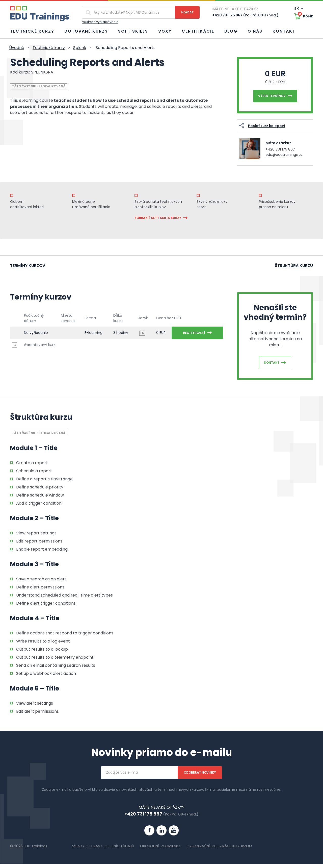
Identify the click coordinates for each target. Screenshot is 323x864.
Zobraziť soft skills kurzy (157, 218)
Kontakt (284, 31)
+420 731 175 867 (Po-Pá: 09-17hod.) (245, 15)
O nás (255, 31)
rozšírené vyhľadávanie (100, 22)
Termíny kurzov (27, 265)
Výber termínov (272, 96)
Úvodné (16, 48)
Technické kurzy (32, 31)
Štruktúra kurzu (294, 265)
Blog (230, 31)
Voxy (165, 31)
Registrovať (194, 333)
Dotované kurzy (86, 31)
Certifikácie (198, 31)
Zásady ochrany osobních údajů (102, 846)
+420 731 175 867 (280, 149)
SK (297, 8)
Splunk (79, 48)
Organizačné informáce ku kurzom (219, 846)
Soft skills (133, 31)
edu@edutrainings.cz (284, 154)
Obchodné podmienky (160, 846)
